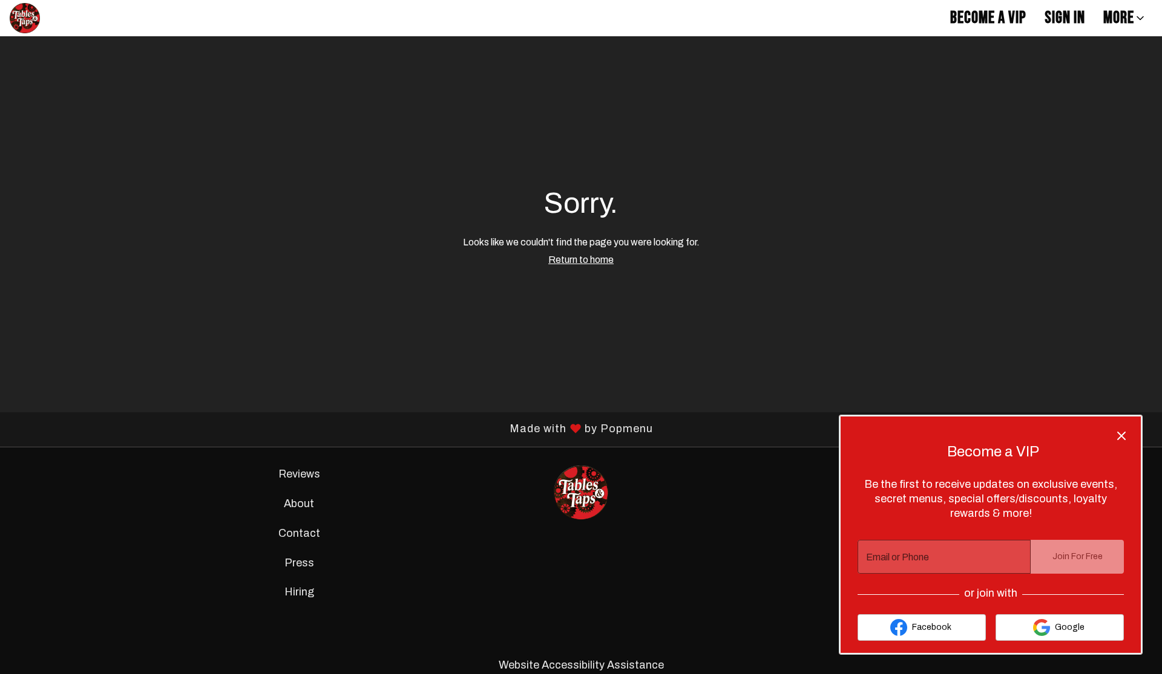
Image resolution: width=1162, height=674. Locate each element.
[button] (1124, 18)
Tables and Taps (581, 492)
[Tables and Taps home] (64, 18)
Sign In (1065, 18)
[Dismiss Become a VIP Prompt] (1121, 435)
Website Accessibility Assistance (581, 665)
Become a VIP (988, 18)
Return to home (581, 259)
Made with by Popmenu (331, 430)
